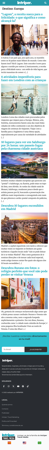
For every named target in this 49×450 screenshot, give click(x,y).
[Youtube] (18, 386)
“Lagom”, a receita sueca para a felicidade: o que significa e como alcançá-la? (23, 18)
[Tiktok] (28, 386)
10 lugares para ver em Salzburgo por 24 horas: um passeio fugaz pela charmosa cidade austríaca (23, 145)
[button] (4, 3)
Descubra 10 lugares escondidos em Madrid (22, 207)
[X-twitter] (13, 386)
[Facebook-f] (4, 386)
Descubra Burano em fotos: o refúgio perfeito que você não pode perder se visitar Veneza (24, 271)
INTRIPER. (19, 392)
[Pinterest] (23, 386)
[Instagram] (8, 386)
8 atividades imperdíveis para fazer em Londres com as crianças (23, 78)
